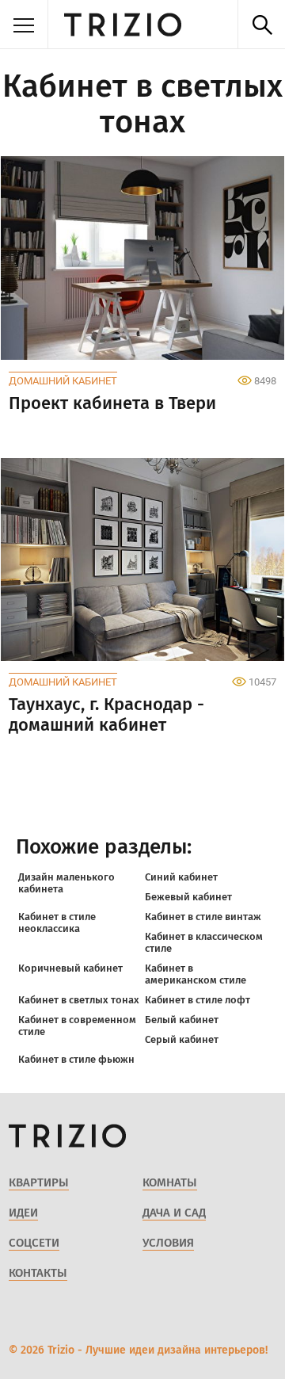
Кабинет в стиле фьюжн (76, 1059)
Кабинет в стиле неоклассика (57, 922)
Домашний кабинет (63, 381)
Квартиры (39, 1182)
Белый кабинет (181, 1020)
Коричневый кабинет (70, 968)
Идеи (23, 1212)
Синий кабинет (181, 877)
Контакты (38, 1273)
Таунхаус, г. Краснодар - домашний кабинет (106, 714)
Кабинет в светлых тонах (78, 1000)
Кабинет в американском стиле (195, 974)
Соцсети (34, 1243)
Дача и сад (174, 1212)
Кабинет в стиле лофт (197, 1000)
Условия (168, 1243)
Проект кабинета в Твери (112, 403)
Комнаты (169, 1182)
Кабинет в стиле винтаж (203, 917)
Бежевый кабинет (188, 897)
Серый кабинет (181, 1039)
